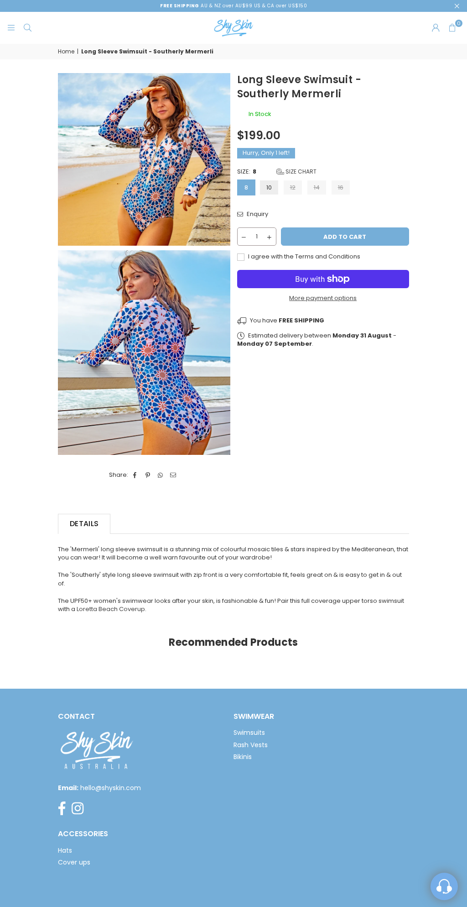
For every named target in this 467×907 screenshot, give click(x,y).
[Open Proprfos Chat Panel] (444, 886)
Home (66, 51)
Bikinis (243, 756)
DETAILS (84, 523)
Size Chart (300, 171)
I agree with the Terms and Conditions (303, 257)
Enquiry (256, 214)
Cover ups (74, 862)
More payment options (323, 298)
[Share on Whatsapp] (160, 475)
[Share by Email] (173, 475)
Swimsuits (249, 732)
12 (293, 187)
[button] (452, 28)
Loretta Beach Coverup (111, 609)
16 (340, 187)
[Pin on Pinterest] (148, 475)
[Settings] (435, 28)
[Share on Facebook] (135, 475)
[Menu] (11, 27)
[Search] (27, 27)
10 (269, 187)
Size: (277, 172)
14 (317, 187)
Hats (65, 850)
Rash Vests (251, 744)
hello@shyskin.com (110, 787)
